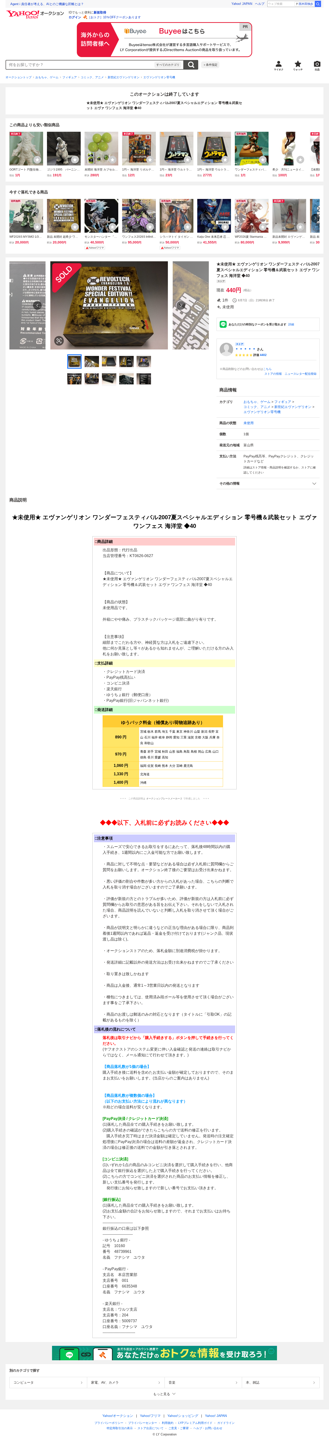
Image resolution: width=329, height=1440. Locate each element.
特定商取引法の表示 (120, 1428)
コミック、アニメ (92, 77)
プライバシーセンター (142, 1423)
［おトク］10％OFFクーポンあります (114, 17)
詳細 (291, 324)
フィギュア (69, 77)
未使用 (248, 423)
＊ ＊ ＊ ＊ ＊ (245, 349)
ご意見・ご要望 (178, 1428)
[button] (268, 483)
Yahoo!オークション (117, 1416)
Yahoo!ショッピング (182, 1416)
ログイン (75, 17)
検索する (191, 65)
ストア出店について (151, 1428)
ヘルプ (259, 4)
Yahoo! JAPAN (241, 4)
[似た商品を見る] (59, 341)
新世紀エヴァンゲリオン (123, 77)
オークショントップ (19, 77)
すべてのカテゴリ (167, 64)
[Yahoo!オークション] (36, 12)
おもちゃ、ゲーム (47, 77)
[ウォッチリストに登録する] (37, 160)
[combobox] (80, 64)
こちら (267, 369)
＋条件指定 (210, 64)
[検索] (318, 4)
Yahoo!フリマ (150, 1416)
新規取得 (100, 12)
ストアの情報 (273, 373)
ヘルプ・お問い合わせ (207, 1428)
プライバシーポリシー (108, 1423)
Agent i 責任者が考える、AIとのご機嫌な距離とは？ (47, 4)
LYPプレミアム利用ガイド (195, 1423)
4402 (263, 355)
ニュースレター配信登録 (300, 373)
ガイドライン (226, 1423)
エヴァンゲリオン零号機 (159, 77)
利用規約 (167, 1423)
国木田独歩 (306, 4)
